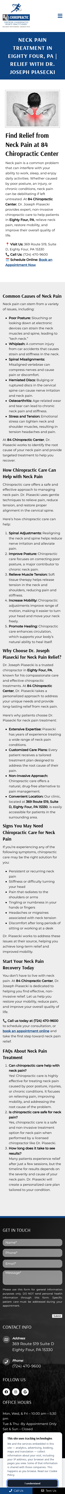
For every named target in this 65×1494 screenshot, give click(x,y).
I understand (32, 1483)
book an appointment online (26, 1031)
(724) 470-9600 (26, 1366)
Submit (57, 1316)
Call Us (18, 1490)
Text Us (50, 1490)
